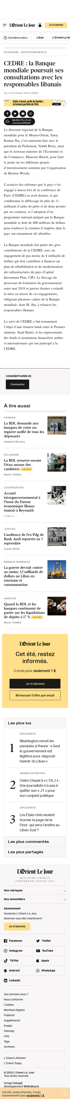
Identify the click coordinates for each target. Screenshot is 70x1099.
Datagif (17, 1083)
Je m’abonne (35, 684)
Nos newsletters (14, 899)
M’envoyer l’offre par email (35, 695)
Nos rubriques (13, 890)
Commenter (17, 384)
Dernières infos (17, 37)
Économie (11, 52)
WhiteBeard (31, 1086)
